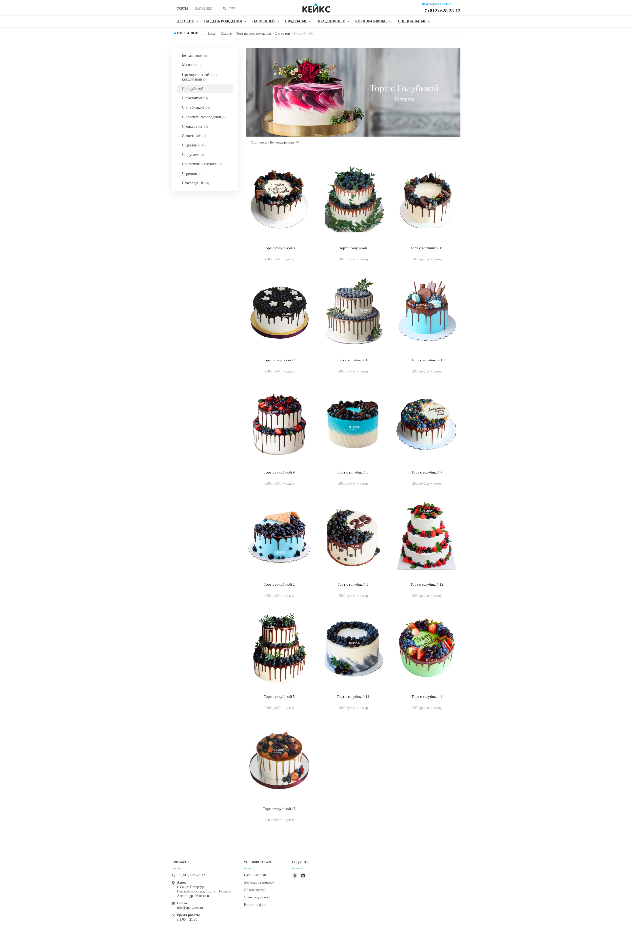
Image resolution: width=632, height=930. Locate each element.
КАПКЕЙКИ (203, 8)
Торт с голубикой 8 (279, 248)
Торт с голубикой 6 (353, 584)
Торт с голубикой (353, 248)
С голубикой (195, 88)
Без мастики (194, 55)
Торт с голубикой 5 (279, 697)
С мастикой (194, 136)
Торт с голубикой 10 (353, 360)
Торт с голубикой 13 (427, 248)
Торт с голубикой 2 (279, 584)
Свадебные (296, 21)
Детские (185, 21)
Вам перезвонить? (436, 4)
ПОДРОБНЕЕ (279, 254)
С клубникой (196, 107)
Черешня (191, 173)
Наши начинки (255, 875)
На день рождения (223, 21)
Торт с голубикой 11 (353, 697)
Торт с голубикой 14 (279, 360)
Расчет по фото (255, 905)
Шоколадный (195, 183)
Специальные (412, 21)
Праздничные (331, 21)
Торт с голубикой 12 (427, 584)
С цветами (194, 145)
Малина (191, 65)
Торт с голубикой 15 (279, 809)
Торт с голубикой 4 (427, 697)
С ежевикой (195, 98)
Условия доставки (257, 897)
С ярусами (193, 154)
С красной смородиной (204, 117)
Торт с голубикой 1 (427, 360)
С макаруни (195, 126)
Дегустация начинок (259, 882)
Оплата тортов (254, 890)
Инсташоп (187, 33)
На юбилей (263, 21)
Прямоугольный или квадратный (199, 76)
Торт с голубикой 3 (353, 472)
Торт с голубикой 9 (279, 472)
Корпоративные (371, 21)
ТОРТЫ (182, 8)
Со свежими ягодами (202, 164)
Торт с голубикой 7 (427, 472)
